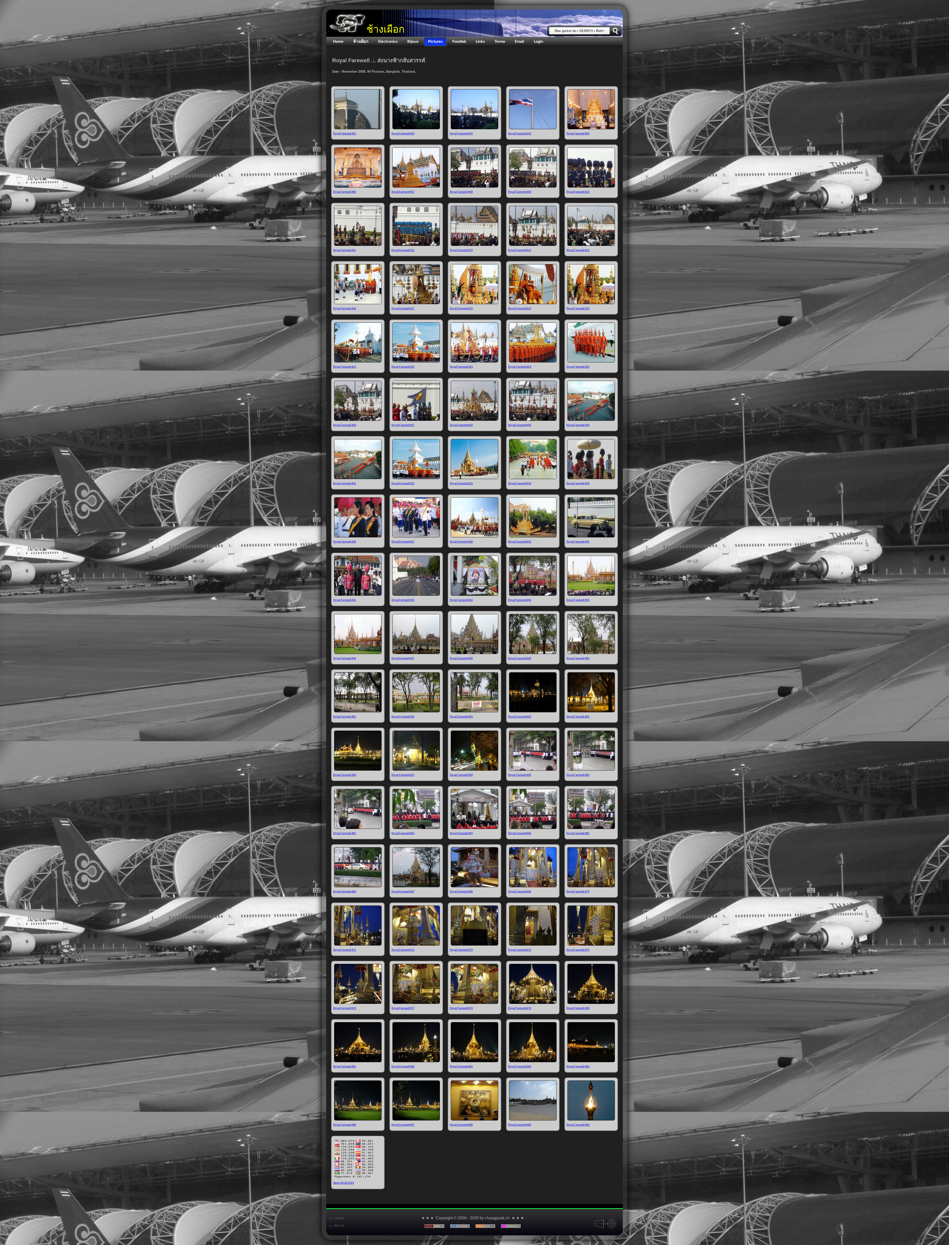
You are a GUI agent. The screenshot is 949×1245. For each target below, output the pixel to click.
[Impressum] (511, 1226)
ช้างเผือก (386, 29)
